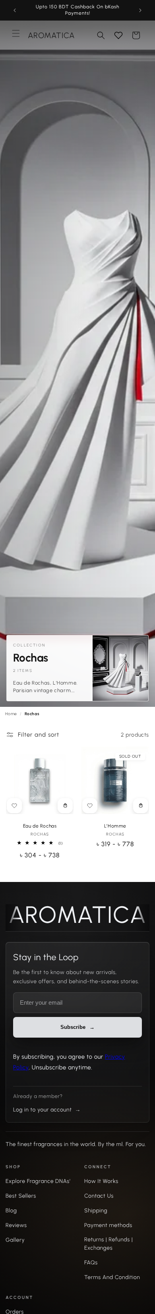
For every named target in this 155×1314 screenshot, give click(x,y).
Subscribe (77, 721)
